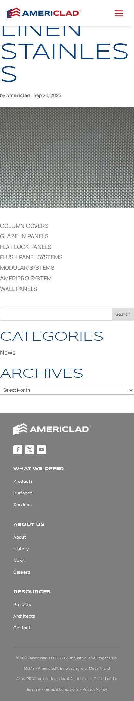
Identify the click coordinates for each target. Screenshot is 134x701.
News (8, 352)
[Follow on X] (29, 449)
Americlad (18, 95)
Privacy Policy (95, 689)
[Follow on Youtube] (41, 449)
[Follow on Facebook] (17, 449)
